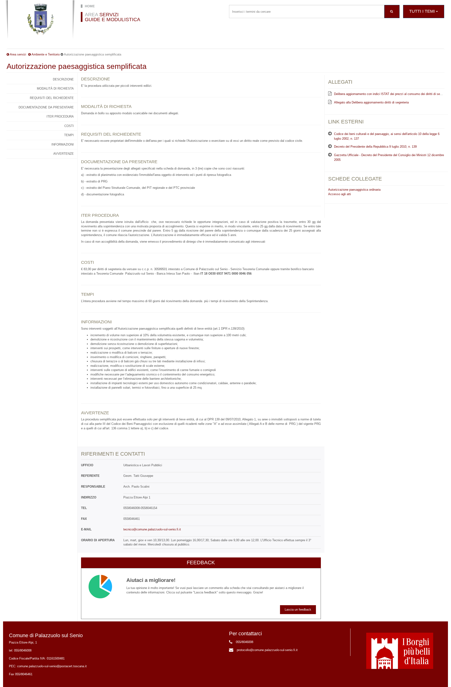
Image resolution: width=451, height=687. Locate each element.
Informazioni (62, 144)
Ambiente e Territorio (45, 54)
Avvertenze (63, 153)
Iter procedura (60, 116)
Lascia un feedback (298, 609)
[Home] (40, 19)
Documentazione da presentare (46, 107)
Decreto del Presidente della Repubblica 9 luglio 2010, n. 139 (375, 146)
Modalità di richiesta (55, 88)
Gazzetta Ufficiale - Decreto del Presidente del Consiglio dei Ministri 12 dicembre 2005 (389, 157)
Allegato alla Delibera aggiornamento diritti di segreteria (371, 102)
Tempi (69, 135)
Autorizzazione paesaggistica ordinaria (354, 189)
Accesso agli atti (339, 194)
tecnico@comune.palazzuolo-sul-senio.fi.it (152, 529)
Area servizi (18, 54)
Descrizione (63, 79)
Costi (69, 126)
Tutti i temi (422, 11)
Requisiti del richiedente (52, 98)
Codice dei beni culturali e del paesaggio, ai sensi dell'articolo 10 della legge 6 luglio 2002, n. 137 (386, 136)
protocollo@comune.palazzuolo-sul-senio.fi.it (267, 650)
